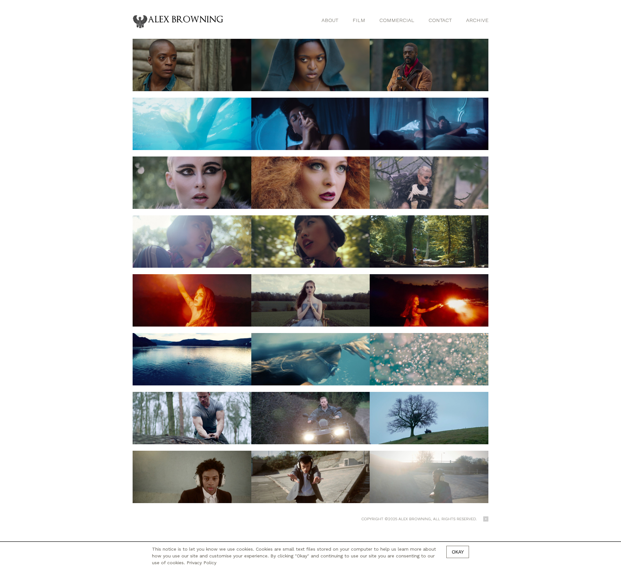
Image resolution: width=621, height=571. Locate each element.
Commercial (396, 20)
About (329, 20)
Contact (440, 20)
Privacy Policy (201, 562)
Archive (477, 20)
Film (359, 20)
